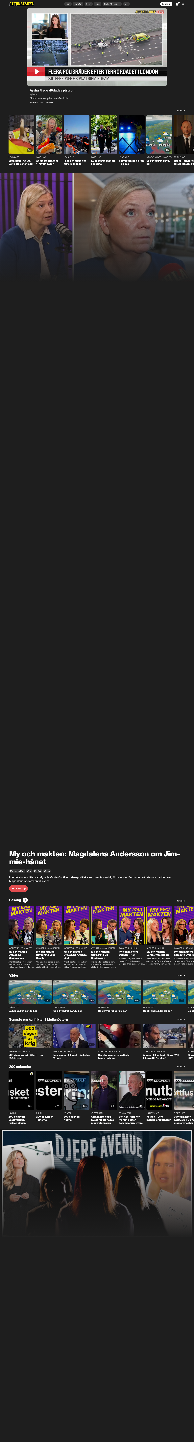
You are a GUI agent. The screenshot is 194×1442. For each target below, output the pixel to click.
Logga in (166, 4)
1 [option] (25, 900)
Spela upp (20, 888)
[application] (97, 47)
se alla (181, 111)
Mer (126, 4)
